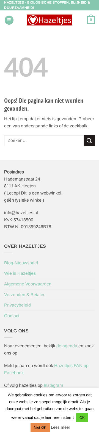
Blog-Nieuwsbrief (21, 263)
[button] (9, 20)
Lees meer (60, 427)
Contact (11, 315)
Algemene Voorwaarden (27, 284)
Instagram (53, 385)
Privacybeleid (17, 305)
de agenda (67, 346)
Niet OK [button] (40, 427)
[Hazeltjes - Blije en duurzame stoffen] (49, 20)
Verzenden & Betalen (25, 294)
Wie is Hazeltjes (20, 273)
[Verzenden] (89, 140)
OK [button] (82, 418)
